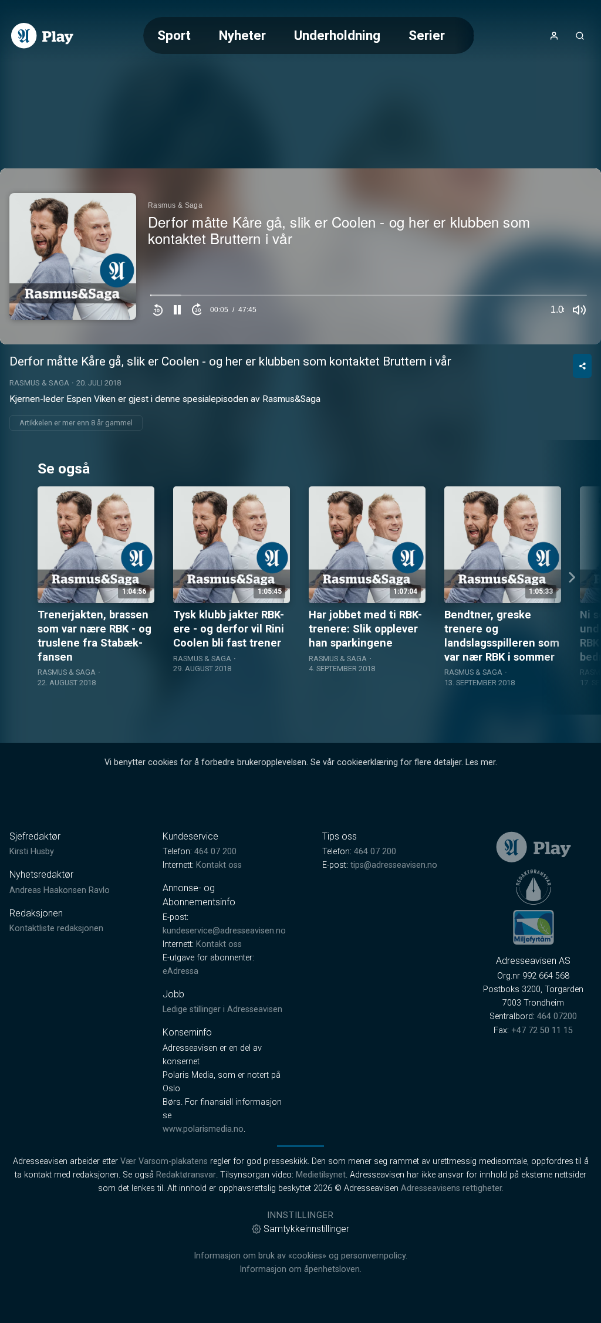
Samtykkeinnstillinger (306, 1228)
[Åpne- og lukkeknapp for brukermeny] (554, 36)
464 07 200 (215, 852)
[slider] (368, 298)
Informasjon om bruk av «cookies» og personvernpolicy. (300, 1256)
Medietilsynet (321, 1175)
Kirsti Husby (31, 852)
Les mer (480, 762)
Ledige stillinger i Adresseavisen (222, 1009)
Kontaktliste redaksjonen (56, 928)
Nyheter (242, 35)
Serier (426, 35)
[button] (177, 310)
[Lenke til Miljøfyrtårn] (533, 927)
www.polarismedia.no (203, 1129)
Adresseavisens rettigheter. (452, 1188)
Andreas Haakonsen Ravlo (59, 890)
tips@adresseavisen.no (393, 865)
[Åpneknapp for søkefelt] (580, 36)
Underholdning (337, 35)
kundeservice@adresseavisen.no (224, 931)
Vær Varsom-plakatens (164, 1161)
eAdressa (180, 971)
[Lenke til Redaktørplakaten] (533, 887)
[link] (42, 35)
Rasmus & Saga (39, 382)
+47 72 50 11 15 (542, 1031)
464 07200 (557, 1016)
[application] (300, 256)
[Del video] (582, 366)
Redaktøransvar (186, 1175)
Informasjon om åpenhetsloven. (300, 1269)
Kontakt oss (219, 865)
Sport (174, 35)
